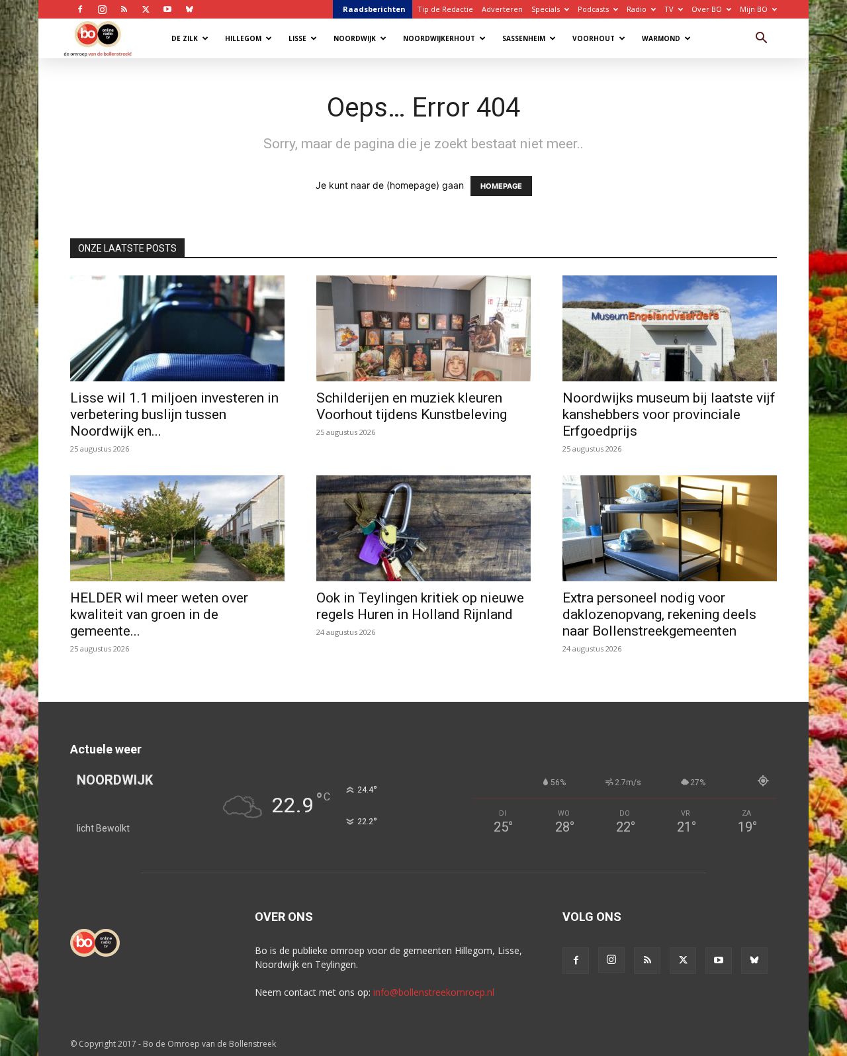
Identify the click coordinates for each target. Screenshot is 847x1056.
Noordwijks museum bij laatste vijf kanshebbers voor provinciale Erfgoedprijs (669, 414)
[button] (761, 39)
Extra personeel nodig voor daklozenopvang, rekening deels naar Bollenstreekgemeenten (659, 614)
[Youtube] (167, 9)
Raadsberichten (374, 9)
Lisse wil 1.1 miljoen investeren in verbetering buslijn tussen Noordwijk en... (174, 414)
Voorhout (593, 38)
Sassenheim (523, 38)
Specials (545, 9)
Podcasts (593, 9)
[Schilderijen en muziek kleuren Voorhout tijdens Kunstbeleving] (423, 328)
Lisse (297, 38)
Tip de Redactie (445, 9)
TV (669, 9)
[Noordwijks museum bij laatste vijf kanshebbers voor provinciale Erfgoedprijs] (669, 328)
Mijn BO (754, 9)
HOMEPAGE (501, 186)
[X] (146, 9)
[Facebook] (80, 9)
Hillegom (243, 38)
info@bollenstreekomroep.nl (433, 992)
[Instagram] (102, 9)
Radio (636, 9)
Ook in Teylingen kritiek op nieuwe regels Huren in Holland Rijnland (420, 606)
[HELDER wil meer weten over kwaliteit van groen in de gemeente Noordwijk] (177, 528)
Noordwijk (355, 38)
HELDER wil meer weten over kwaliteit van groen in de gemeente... (159, 614)
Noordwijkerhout (439, 38)
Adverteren (502, 9)
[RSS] (124, 9)
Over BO (706, 9)
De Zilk (184, 38)
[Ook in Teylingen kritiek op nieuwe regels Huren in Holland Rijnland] (423, 528)
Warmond (661, 38)
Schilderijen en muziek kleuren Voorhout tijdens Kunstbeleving (411, 406)
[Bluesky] (189, 9)
